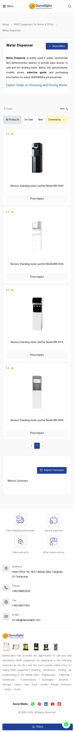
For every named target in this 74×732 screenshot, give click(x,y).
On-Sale (28, 120)
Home (5, 24)
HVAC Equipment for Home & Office (34, 24)
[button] (64, 109)
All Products (12, 120)
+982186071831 (21, 606)
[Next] (43, 446)
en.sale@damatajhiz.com (26, 620)
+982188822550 (21, 591)
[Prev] (31, 446)
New (40, 120)
